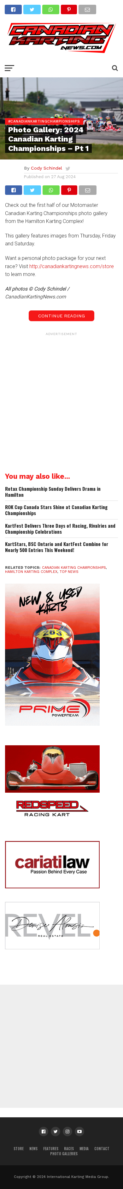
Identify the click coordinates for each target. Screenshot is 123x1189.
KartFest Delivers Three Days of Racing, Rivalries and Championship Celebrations (60, 528)
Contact (101, 1148)
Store (19, 1148)
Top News (69, 572)
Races (69, 1148)
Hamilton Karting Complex (31, 572)
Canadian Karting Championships (74, 568)
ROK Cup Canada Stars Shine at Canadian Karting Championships (56, 510)
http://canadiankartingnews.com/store (71, 266)
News (33, 1148)
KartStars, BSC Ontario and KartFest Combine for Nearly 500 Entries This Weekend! (56, 547)
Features (50, 1148)
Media (84, 1148)
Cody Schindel (46, 168)
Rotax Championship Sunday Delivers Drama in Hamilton (53, 491)
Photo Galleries (64, 1153)
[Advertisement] (61, 400)
